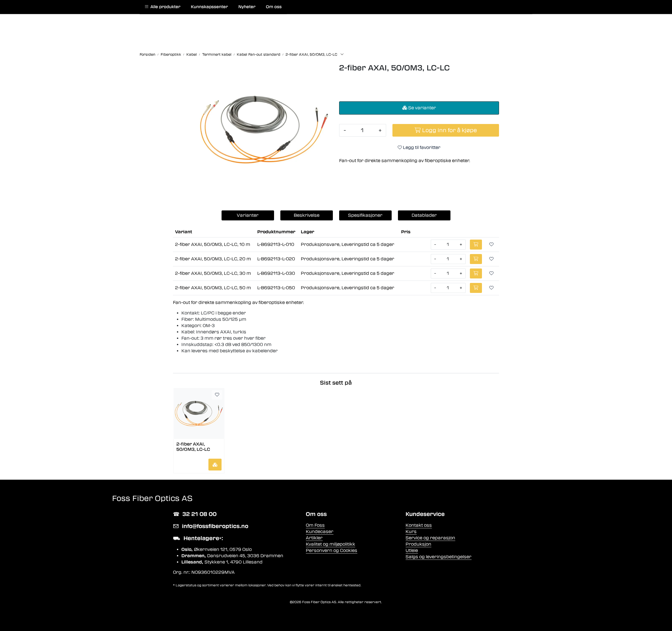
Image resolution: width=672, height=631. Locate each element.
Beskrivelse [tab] (306, 215)
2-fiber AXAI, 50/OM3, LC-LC (193, 447)
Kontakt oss (419, 525)
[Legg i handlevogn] (215, 464)
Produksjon (418, 544)
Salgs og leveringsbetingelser (438, 556)
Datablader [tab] (424, 215)
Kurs (411, 531)
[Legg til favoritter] (491, 244)
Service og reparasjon (430, 537)
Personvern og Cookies (331, 550)
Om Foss (315, 525)
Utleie (412, 550)
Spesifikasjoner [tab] (365, 215)
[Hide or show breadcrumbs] (342, 54)
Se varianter (421, 107)
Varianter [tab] (248, 215)
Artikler (314, 537)
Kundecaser (319, 531)
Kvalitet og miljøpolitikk (330, 544)
